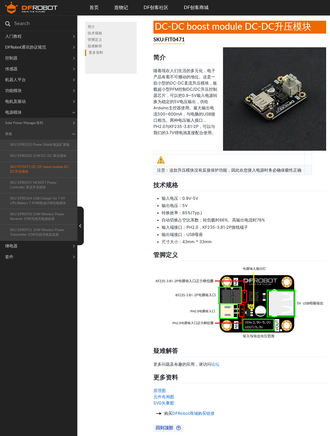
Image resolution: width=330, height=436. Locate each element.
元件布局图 (163, 396)
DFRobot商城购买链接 (193, 413)
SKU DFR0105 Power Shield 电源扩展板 (40, 145)
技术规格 (95, 33)
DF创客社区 (156, 7)
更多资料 (96, 53)
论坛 (215, 364)
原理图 (159, 390)
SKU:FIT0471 (169, 39)
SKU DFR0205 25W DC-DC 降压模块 (38, 156)
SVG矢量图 (163, 403)
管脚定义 (95, 40)
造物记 (121, 7)
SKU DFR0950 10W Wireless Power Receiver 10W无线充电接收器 (37, 217)
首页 (94, 7)
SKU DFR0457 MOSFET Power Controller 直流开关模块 (33, 185)
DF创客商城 (196, 7)
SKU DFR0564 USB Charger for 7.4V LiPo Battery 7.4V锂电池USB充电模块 (38, 201)
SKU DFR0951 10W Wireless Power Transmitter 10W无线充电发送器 (37, 232)
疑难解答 (95, 46)
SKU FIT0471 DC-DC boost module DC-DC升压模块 (40, 169)
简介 (91, 27)
